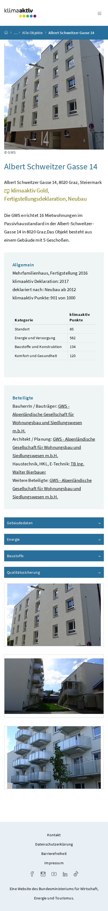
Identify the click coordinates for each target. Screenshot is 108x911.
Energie (29, 539)
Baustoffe (31, 555)
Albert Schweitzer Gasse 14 (71, 32)
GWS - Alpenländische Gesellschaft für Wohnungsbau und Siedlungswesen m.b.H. (53, 447)
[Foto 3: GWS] (54, 757)
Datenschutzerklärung (54, 844)
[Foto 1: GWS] (54, 615)
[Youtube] (54, 874)
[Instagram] (43, 874)
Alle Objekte (32, 32)
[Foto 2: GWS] (54, 686)
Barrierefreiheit (54, 853)
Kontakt (54, 834)
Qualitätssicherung (39, 572)
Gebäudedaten (35, 522)
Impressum (54, 862)
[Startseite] (6, 32)
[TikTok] (76, 874)
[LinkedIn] (65, 874)
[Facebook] (32, 874)
